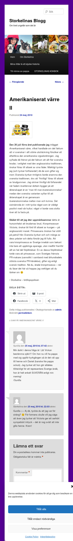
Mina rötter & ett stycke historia (25, 63)
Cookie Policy (31, 536)
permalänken (25, 312)
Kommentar (23, 472)
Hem (12, 56)
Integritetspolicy (47, 536)
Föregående (16, 81)
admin (58, 309)
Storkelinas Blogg (27, 20)
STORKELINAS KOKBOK (46, 71)
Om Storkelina (27, 56)
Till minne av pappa (19, 71)
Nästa (59, 81)
